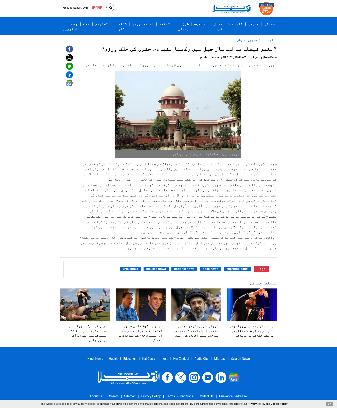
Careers (113, 396)
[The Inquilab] (129, 377)
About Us (96, 396)
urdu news (130, 269)
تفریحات (235, 24)
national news (184, 269)
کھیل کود (218, 26)
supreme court (237, 269)
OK (329, 404)
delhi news (210, 269)
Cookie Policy (279, 403)
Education (130, 359)
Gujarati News (240, 359)
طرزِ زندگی (183, 26)
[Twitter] (180, 377)
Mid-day (219, 359)
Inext (164, 359)
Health (113, 359)
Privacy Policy (151, 396)
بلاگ (86, 24)
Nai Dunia (148, 359)
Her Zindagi (181, 359)
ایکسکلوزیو (143, 24)
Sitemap (130, 396)
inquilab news (156, 269)
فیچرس (199, 24)
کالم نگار (122, 26)
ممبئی (269, 24)
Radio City (201, 359)
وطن (240, 40)
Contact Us (206, 396)
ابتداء (267, 40)
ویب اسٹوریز (70, 26)
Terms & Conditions (179, 396)
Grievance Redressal (233, 396)
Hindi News (95, 359)
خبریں (253, 24)
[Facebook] (167, 377)
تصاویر (101, 24)
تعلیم (164, 24)
